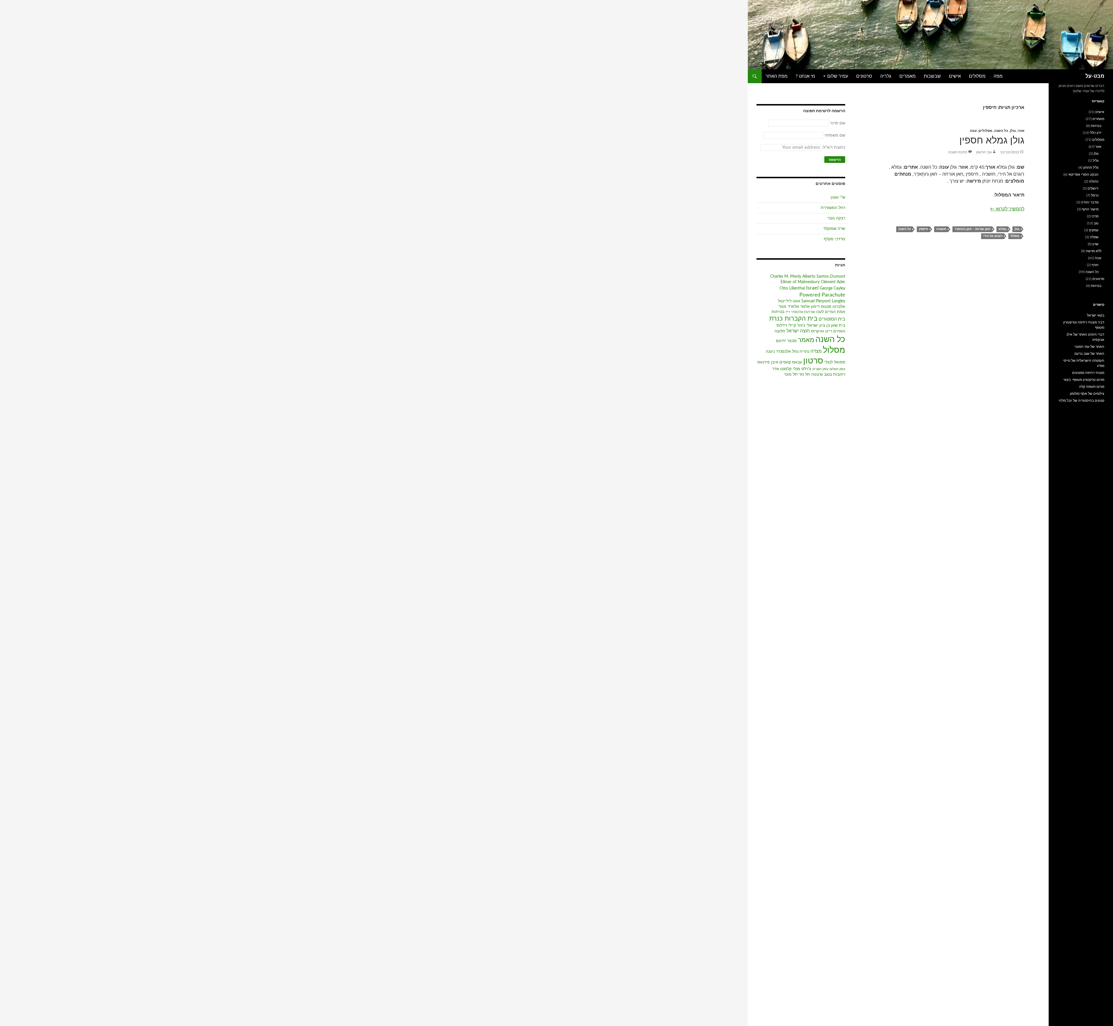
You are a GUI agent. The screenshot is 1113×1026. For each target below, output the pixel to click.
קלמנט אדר (782, 369)
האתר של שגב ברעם (1089, 353)
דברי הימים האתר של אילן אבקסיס (1085, 337)
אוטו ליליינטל (789, 301)
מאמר (806, 340)
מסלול (1014, 236)
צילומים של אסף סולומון (1087, 393)
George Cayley (832, 288)
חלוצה (779, 331)
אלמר (805, 307)
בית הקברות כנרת (793, 319)
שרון (1095, 244)
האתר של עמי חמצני (1089, 346)
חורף (1095, 265)
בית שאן (838, 325)
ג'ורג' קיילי (796, 325)
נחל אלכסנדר (787, 352)
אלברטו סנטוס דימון (828, 307)
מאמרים (907, 76)
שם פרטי (837, 123)
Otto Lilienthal (792, 288)
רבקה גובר (836, 218)
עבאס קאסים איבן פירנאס (779, 362)
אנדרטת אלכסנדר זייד (800, 312)
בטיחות (778, 312)
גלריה (885, 76)
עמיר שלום (837, 76)
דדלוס (781, 325)
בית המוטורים (832, 319)
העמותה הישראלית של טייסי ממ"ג (1083, 363)
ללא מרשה (1093, 251)
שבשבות (932, 76)
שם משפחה (835, 135)
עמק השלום (837, 369)
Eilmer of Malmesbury (800, 282)
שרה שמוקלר (834, 229)
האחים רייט (835, 331)
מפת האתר (776, 76)
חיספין (923, 229)
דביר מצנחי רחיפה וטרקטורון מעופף (1083, 325)
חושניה (941, 229)
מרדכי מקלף (834, 239)
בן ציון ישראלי (818, 325)
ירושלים (1093, 188)
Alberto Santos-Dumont (823, 276)
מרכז (1095, 216)
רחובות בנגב (834, 374)
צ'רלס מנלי (802, 369)
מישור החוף (1090, 209)
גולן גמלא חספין (991, 140)
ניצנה (770, 352)
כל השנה (1001, 130)
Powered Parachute (822, 295)
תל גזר (804, 374)
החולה (1094, 181)
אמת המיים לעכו (830, 312)
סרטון (813, 361)
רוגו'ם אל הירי (992, 236)
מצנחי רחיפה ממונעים (1088, 372)
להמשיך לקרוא (1007, 208)
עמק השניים (820, 369)
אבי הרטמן (984, 152)
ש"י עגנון (838, 197)
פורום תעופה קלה (1091, 386)
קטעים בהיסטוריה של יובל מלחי (1081, 400)
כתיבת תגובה (957, 152)
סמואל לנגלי (834, 362)
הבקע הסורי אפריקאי (1083, 174)
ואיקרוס (817, 331)
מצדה (816, 351)
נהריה (804, 352)
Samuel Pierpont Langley (823, 301)
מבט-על (1094, 76)
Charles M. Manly (785, 276)
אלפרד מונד (789, 307)
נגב (1096, 223)
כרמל (1095, 195)
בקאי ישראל (1095, 315)
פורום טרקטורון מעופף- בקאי (1083, 379)
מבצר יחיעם (786, 341)
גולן (1013, 130)
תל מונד (791, 374)
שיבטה (817, 374)
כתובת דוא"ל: (833, 147)
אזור (1021, 130)
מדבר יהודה (1090, 202)
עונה (973, 130)
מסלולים (977, 76)
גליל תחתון (1091, 167)
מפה (998, 76)
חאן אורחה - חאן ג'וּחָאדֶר (972, 229)
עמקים (1094, 230)
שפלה (1094, 237)
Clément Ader (833, 282)
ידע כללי (1095, 132)
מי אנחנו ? (805, 76)
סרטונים (864, 76)
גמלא (1002, 229)
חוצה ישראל (798, 331)
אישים (955, 76)
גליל (1096, 160)
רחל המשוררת (833, 208)
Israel (812, 288)
